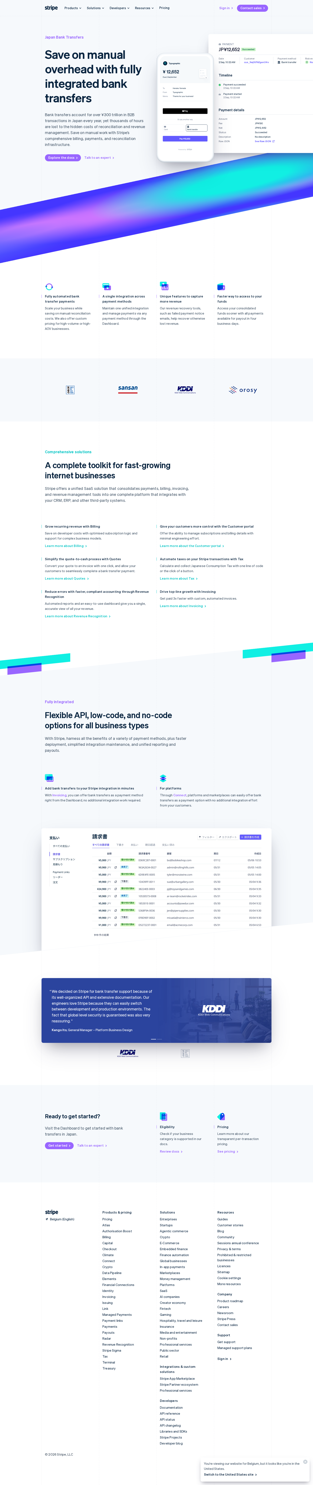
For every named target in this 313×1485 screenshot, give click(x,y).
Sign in (224, 8)
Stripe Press (226, 1319)
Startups (166, 1225)
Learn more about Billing (64, 546)
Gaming (165, 1314)
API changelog (170, 1425)
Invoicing (59, 795)
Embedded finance (174, 1249)
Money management (175, 1279)
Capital (107, 1243)
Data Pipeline (112, 1273)
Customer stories (230, 1225)
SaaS (163, 1291)
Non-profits (168, 1338)
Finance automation (174, 1255)
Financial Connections (118, 1285)
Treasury (109, 1368)
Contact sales (251, 8)
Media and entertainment (178, 1332)
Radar (106, 1338)
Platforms (167, 1285)
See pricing (226, 1151)
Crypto (107, 1267)
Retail (164, 1356)
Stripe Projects (171, 1437)
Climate (108, 1255)
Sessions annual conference (238, 1243)
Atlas (106, 1225)
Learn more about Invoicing (181, 606)
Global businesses (173, 1261)
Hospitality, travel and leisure (181, 1320)
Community (225, 1237)
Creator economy (173, 1302)
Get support (226, 1342)
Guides (222, 1219)
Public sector (169, 1350)
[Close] (305, 1463)
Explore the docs (61, 157)
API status (167, 1419)
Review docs (169, 1151)
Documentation (171, 1407)
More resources (229, 1284)
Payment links (112, 1320)
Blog (220, 1231)
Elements (109, 1279)
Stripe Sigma (111, 1350)
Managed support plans (234, 1348)
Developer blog (171, 1443)
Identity (108, 1291)
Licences (224, 1266)
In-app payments (172, 1267)
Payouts (108, 1332)
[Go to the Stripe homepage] (50, 1212)
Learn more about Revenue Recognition (76, 616)
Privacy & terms (229, 1249)
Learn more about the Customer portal (190, 546)
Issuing (107, 1302)
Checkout (109, 1249)
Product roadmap (230, 1301)
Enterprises (168, 1219)
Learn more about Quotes (65, 578)
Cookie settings (229, 1278)
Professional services (176, 1344)
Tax (105, 1356)
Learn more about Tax (177, 578)
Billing (106, 1237)
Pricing (164, 8)
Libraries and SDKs (173, 1431)
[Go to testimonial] (153, 1039)
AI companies (170, 1297)
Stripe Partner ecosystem (179, 1384)
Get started (57, 1145)
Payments (110, 1326)
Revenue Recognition (118, 1344)
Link (105, 1308)
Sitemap (223, 1272)
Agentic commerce (174, 1231)
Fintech (165, 1308)
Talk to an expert (97, 157)
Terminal (108, 1362)
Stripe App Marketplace (177, 1378)
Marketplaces (170, 1273)
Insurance (167, 1326)
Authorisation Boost (117, 1231)
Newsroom (225, 1313)
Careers (223, 1307)
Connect (180, 795)
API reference (170, 1413)
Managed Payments (117, 1314)
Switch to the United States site (229, 1474)
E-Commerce (169, 1243)
